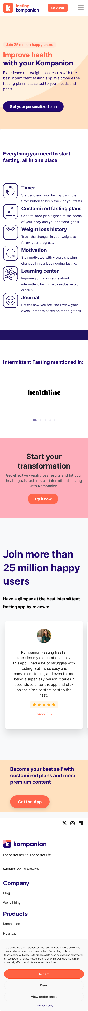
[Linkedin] (81, 823)
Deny (44, 985)
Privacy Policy (45, 1005)
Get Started (58, 7)
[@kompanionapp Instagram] (73, 823)
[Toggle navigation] (81, 7)
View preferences (44, 997)
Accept (44, 974)
